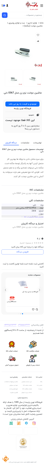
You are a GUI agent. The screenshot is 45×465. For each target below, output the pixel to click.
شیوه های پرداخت (13, 389)
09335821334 (10, 325)
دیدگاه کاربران (11, 142)
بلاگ (41, 382)
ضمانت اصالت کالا (27, 385)
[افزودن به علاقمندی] (33, 309)
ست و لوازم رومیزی (17, 23)
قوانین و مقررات (14, 392)
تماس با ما (39, 385)
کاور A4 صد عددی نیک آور (30, 292)
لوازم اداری (32, 23)
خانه (42, 23)
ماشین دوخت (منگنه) (33, 26)
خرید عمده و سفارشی (27, 382)
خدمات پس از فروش (27, 392)
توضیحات (37, 142)
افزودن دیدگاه (22, 252)
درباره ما (40, 389)
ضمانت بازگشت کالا (27, 389)
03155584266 (24, 325)
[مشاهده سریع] (37, 309)
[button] (22, 313)
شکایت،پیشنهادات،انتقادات (11, 382)
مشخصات (25, 142)
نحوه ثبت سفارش (14, 385)
